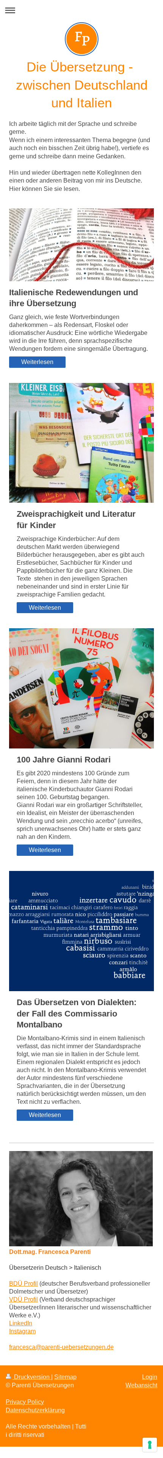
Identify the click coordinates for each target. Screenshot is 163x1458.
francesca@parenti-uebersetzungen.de (61, 1347)
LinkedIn (20, 1323)
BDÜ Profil (23, 1283)
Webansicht (141, 1385)
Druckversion (32, 1377)
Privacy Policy (25, 1402)
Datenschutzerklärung (35, 1410)
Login (149, 1377)
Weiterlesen (37, 362)
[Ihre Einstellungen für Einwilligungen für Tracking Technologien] (150, 1445)
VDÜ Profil (23, 1299)
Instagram (22, 1331)
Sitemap (65, 1377)
